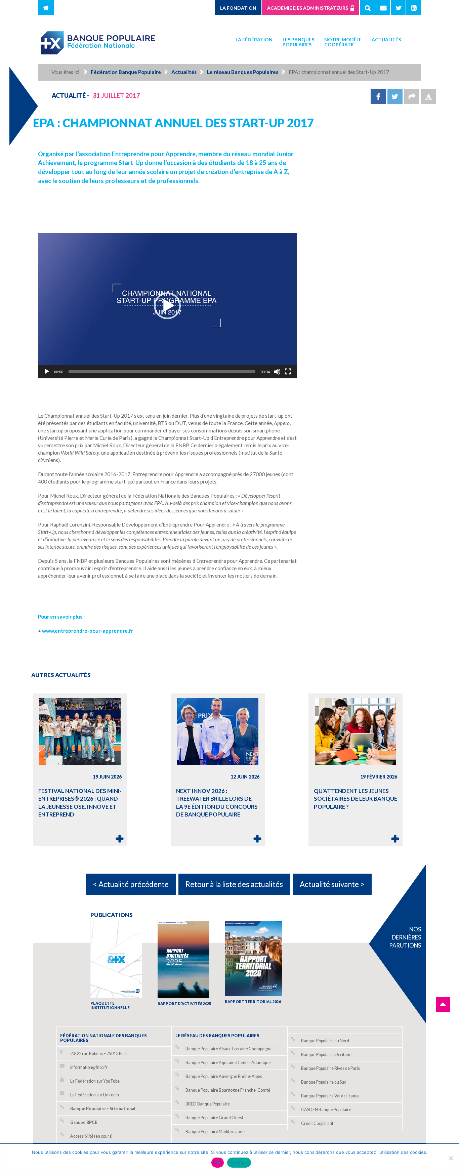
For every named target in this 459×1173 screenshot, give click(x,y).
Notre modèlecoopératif (343, 42)
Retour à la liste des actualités (234, 884)
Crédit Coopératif (317, 1123)
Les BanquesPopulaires (298, 42)
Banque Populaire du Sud (323, 1082)
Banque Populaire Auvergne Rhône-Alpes (223, 1076)
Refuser (239, 1162)
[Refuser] (450, 1158)
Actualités (386, 39)
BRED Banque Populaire (207, 1103)
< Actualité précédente (131, 884)
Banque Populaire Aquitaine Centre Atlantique (228, 1062)
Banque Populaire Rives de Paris (330, 1068)
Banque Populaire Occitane (326, 1054)
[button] (167, 305)
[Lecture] (46, 371)
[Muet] (277, 371)
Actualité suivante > (332, 884)
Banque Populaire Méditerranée (215, 1131)
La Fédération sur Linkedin (94, 1094)
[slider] (162, 371)
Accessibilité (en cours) (91, 1136)
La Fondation (238, 8)
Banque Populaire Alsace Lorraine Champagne (228, 1048)
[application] (167, 305)
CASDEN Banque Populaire (326, 1109)
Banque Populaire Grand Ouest (214, 1117)
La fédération (254, 39)
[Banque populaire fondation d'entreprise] (98, 40)
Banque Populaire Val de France (330, 1095)
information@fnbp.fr (89, 1067)
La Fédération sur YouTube (95, 1081)
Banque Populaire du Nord (325, 1040)
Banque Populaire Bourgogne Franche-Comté (227, 1090)
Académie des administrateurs (307, 8)
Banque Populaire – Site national (102, 1108)
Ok (218, 1162)
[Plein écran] (288, 371)
